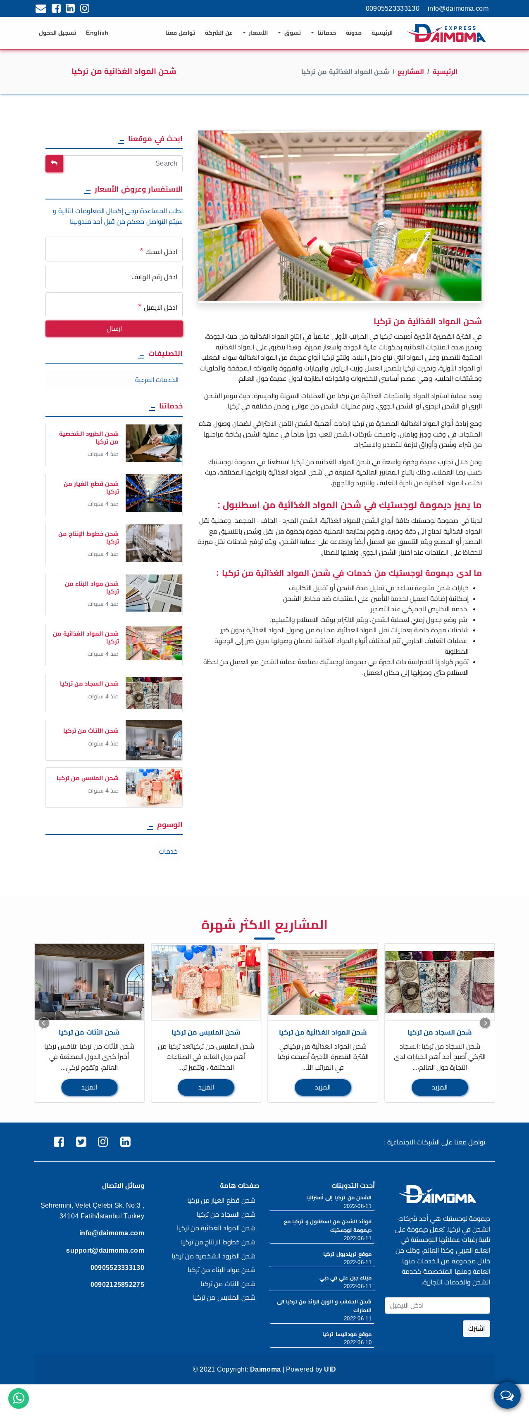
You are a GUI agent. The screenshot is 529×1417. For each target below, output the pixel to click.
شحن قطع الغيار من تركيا (221, 1200)
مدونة (354, 32)
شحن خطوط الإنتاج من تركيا (218, 1242)
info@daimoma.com (458, 8)
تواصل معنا (180, 32)
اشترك (476, 1328)
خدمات (168, 851)
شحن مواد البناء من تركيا (221, 1269)
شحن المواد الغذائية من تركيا (323, 1032)
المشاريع (411, 71)
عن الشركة (218, 32)
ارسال (114, 328)
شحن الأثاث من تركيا (89, 1032)
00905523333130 (392, 8)
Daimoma (265, 1369)
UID (330, 1369)
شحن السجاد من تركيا (439, 1032)
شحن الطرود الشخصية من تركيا (213, 1256)
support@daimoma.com (105, 1250)
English (97, 32)
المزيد (89, 1087)
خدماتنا (326, 32)
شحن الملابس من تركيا (206, 1032)
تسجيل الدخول (57, 32)
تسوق (292, 32)
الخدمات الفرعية (157, 379)
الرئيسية (382, 32)
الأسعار (257, 32)
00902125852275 (117, 1284)
